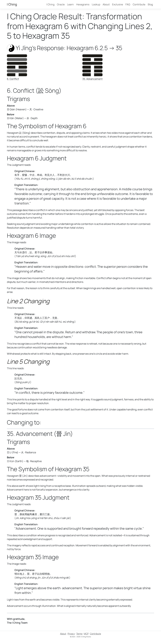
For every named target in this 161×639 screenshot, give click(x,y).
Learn (70, 4)
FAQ (127, 4)
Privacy (71, 633)
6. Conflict (13, 79)
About (106, 4)
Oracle (61, 4)
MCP (86, 633)
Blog (150, 4)
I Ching (12, 4)
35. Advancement (92, 79)
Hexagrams (82, 4)
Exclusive (117, 4)
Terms (79, 633)
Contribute (139, 4)
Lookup (96, 4)
